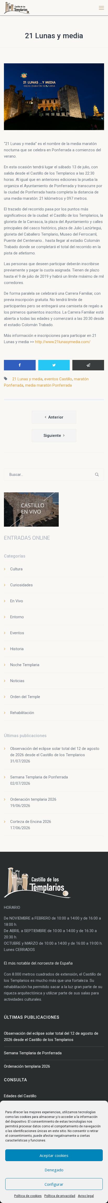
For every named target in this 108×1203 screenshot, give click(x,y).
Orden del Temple (25, 696)
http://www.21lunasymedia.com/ (62, 341)
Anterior (55, 417)
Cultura (16, 569)
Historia (17, 649)
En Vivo (16, 601)
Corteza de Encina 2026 (30, 821)
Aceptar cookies (54, 1155)
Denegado (54, 1169)
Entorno (17, 617)
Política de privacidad (59, 1196)
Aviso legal (86, 1196)
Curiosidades (21, 585)
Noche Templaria (24, 664)
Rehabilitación (22, 712)
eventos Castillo (58, 379)
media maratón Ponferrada (48, 385)
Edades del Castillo (20, 1096)
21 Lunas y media (54, 35)
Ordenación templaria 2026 (33, 799)
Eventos (17, 633)
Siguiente (52, 435)
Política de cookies (28, 1196)
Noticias (17, 680)
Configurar (54, 1184)
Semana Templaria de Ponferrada (39, 777)
